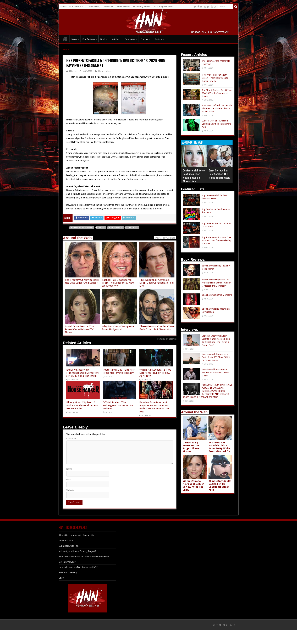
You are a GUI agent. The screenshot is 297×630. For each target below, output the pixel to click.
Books (103, 39)
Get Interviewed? (67, 562)
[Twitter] (201, 7)
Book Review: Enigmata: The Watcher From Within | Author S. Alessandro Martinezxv (216, 282)
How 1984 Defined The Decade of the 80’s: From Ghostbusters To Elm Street (217, 108)
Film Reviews (88, 39)
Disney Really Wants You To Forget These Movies (191, 447)
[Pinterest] (205, 7)
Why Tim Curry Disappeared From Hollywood (118, 328)
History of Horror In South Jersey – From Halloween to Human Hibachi (215, 78)
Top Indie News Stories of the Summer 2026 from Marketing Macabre (216, 240)
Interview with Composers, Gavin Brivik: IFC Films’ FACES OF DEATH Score (216, 357)
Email (69, 479)
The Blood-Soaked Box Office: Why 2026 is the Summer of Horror (217, 93)
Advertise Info (66, 540)
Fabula (101, 228)
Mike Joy (72, 71)
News (74, 39)
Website (70, 490)
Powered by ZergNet (166, 339)
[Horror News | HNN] (148, 22)
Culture (158, 39)
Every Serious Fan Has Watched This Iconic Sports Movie (219, 173)
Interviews (130, 39)
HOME (64, 38)
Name (69, 469)
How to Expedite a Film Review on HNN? (78, 567)
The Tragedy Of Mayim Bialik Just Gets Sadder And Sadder (82, 281)
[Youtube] (211, 7)
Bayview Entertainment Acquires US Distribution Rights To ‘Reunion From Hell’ (154, 407)
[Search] (235, 6)
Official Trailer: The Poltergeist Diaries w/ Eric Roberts (118, 405)
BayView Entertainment (82, 228)
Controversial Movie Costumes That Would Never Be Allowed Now (194, 175)
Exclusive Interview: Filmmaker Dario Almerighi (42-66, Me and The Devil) (82, 372)
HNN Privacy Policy (68, 572)
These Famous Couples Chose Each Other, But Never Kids (156, 328)
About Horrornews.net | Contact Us (76, 535)
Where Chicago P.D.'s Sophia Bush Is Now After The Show (193, 485)
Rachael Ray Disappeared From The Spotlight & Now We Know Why (118, 282)
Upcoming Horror (141, 6)
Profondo (132, 228)
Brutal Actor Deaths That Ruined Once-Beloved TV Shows (80, 329)
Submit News (123, 6)
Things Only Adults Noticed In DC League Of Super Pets (219, 485)
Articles (115, 39)
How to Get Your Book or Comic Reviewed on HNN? (84, 556)
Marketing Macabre (163, 6)
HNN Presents (115, 228)
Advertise (108, 6)
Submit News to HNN (69, 546)
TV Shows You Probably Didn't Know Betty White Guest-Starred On (219, 447)
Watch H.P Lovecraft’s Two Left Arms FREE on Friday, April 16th (155, 372)
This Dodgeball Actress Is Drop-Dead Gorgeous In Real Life (156, 282)
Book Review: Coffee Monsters (217, 295)
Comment (71, 438)
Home (66, 49)
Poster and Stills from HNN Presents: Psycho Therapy (119, 371)
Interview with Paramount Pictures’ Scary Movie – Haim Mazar (215, 372)
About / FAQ (94, 6)
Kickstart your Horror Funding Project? (77, 551)
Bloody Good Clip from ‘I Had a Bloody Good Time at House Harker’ (82, 405)
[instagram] (215, 7)
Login (61, 578)
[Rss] (195, 7)
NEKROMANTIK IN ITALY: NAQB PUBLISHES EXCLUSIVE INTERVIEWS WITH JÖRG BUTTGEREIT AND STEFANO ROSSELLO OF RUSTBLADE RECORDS (208, 390)
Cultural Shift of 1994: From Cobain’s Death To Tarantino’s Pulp (216, 123)
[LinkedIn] (208, 7)
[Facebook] (198, 7)
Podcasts (145, 39)
